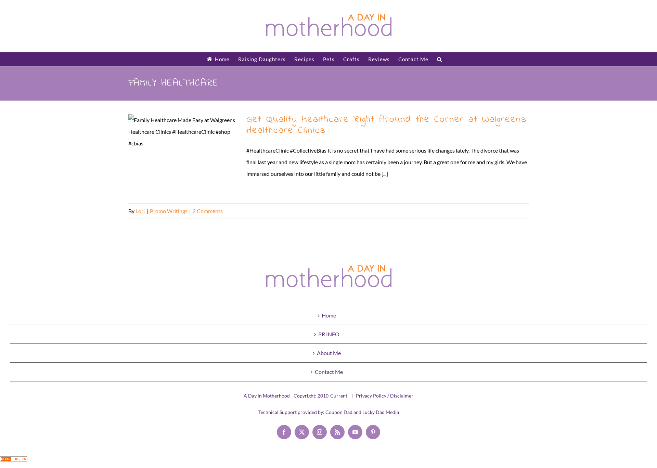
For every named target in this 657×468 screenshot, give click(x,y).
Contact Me (329, 371)
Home (329, 315)
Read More (516, 211)
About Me (329, 353)
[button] (439, 59)
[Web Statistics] (13, 462)
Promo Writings (169, 211)
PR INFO (328, 334)
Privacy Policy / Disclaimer (384, 396)
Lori (140, 211)
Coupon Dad (338, 412)
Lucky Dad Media (380, 412)
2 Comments (208, 211)
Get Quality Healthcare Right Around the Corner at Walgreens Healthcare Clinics (183, 155)
